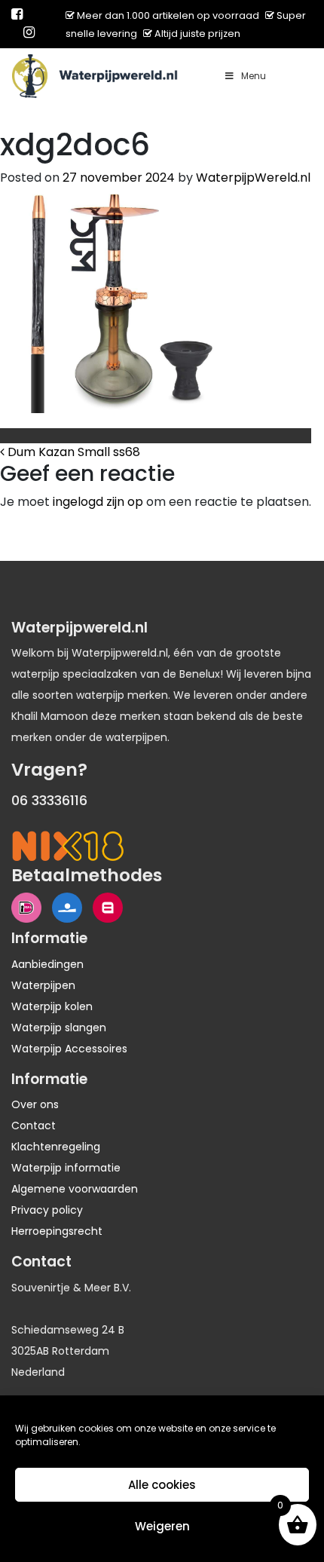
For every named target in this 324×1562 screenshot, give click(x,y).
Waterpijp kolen (52, 1006)
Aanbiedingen (47, 964)
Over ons (35, 1104)
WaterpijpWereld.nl (253, 177)
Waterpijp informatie (66, 1167)
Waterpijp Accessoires (69, 1048)
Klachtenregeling (55, 1146)
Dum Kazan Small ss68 (72, 452)
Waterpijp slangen (58, 1027)
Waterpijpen (43, 985)
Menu (253, 75)
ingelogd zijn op (98, 501)
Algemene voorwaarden (74, 1188)
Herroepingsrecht (56, 1231)
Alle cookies (162, 1485)
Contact (33, 1125)
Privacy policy (47, 1209)
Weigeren (162, 1526)
